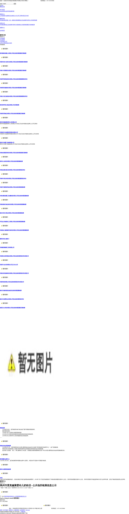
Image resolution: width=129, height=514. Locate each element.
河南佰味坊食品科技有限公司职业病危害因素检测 (13, 204)
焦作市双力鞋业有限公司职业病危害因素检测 (12, 213)
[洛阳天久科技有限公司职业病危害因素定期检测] (4, 306)
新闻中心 (2, 14)
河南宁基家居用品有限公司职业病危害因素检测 (12, 187)
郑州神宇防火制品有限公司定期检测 (9, 105)
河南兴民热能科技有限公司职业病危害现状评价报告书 (14, 273)
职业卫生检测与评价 (24, 20)
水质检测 (16, 20)
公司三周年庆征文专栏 (23, 15)
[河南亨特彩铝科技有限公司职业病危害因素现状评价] (4, 77)
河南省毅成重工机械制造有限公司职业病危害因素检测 (14, 195)
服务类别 (2, 18)
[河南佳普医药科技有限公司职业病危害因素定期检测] (4, 151)
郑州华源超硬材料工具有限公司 (8, 122)
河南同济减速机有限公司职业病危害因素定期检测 (13, 87)
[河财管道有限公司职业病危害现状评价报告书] (4, 280)
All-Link (28, 510)
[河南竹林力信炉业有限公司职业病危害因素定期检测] (4, 60)
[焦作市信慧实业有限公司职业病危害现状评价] (4, 297)
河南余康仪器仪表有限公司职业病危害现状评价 (12, 170)
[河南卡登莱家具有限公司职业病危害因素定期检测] (4, 69)
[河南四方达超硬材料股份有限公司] (4, 130)
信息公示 (2, 23)
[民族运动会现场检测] (4, 444)
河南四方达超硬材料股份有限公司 (9, 132)
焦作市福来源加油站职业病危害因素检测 (11, 290)
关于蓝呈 (2, 9)
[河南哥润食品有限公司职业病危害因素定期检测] (4, 112)
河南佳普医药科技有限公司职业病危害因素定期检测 (13, 152)
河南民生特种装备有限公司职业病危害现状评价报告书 (14, 256)
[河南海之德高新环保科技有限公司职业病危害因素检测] (4, 228)
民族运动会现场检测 (5, 445)
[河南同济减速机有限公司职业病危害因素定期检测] (4, 86)
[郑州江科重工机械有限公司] (4, 141)
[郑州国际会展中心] (4, 457)
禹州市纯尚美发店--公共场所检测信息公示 (15, 496)
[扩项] (4, 476)
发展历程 (12, 11)
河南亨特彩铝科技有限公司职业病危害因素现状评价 (13, 79)
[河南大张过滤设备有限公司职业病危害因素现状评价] (4, 94)
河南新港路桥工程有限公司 (7, 247)
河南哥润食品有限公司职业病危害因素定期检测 (12, 113)
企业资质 (2, 11)
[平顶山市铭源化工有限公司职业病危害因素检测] (4, 220)
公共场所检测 (33, 20)
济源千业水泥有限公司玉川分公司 (9, 264)
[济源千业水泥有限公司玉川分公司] (4, 263)
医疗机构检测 (31, 24)
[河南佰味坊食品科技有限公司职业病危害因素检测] (4, 203)
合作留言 (2, 30)
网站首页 (2, 6)
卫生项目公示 (13, 15)
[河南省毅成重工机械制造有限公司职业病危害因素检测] (4, 194)
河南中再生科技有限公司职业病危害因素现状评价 (13, 178)
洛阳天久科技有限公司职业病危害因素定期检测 (12, 307)
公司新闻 (2, 15)
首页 (1, 510)
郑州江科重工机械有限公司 (7, 142)
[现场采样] (4, 426)
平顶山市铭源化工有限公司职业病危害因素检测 (12, 221)
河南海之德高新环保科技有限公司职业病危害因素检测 (14, 230)
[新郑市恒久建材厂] (4, 237)
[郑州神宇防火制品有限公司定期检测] (4, 103)
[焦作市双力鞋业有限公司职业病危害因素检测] (4, 211)
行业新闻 (7, 15)
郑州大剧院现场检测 (5, 469)
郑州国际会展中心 (5, 459)
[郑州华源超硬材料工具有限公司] (4, 120)
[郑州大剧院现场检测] (4, 467)
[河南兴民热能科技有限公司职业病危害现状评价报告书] (4, 271)
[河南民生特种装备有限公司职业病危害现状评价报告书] (4, 254)
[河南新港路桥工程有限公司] (4, 246)
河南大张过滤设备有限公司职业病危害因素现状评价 (13, 96)
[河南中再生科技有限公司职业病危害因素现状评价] (4, 177)
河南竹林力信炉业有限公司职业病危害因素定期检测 (13, 61)
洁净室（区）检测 (9, 20)
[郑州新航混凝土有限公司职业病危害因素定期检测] (4, 51)
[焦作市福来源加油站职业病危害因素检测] (4, 289)
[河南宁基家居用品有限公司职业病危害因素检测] (4, 185)
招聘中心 (2, 27)
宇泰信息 (23, 511)
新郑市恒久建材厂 (5, 238)
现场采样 (2, 427)
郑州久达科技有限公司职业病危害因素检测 (11, 161)
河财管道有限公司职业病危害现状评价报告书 (12, 281)
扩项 (1, 477)
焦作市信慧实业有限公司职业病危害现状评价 (12, 299)
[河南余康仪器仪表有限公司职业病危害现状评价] (4, 168)
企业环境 (7, 11)
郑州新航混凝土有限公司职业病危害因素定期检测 (13, 53)
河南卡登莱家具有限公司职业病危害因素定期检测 (13, 70)
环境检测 (2, 20)
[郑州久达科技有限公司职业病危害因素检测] (4, 159)
